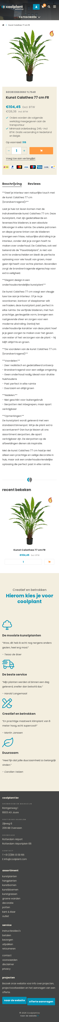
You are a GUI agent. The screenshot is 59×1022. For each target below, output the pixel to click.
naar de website (28, 1015)
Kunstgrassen (9, 894)
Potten (6, 907)
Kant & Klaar (8, 911)
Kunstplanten (9, 876)
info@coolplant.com (15, 859)
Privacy (6, 968)
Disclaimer (8, 964)
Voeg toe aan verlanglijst (20, 158)
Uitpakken (7, 944)
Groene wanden (11, 898)
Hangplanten (9, 880)
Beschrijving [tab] (12, 184)
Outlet (5, 916)
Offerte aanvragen (41, 1001)
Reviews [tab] (34, 184)
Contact (6, 955)
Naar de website (14, 1000)
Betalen (6, 935)
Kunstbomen (9, 885)
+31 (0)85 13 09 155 (14, 854)
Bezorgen (7, 939)
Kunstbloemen (10, 889)
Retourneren (9, 948)
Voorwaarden (9, 960)
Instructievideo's (11, 930)
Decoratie (7, 902)
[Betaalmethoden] (6, 167)
